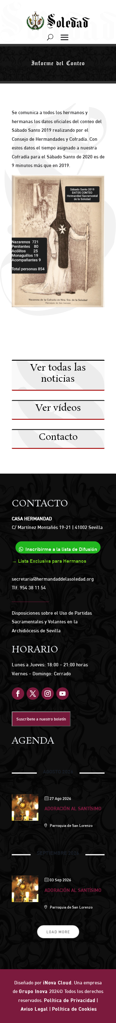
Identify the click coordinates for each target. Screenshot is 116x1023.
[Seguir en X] (33, 693)
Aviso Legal (34, 1009)
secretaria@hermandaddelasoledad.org (53, 579)
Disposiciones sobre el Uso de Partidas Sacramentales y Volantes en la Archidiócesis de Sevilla (52, 622)
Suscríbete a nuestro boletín (41, 718)
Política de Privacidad (69, 1000)
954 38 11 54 (33, 588)
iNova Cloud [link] (57, 983)
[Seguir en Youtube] (62, 693)
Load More (58, 932)
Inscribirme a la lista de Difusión (61, 549)
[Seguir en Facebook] (18, 693)
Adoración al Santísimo (73, 808)
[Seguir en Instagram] (47, 693)
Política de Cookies (74, 1009)
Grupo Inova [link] (34, 991)
